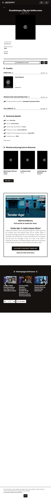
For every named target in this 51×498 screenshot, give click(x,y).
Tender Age (15, 228)
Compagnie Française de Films (31, 101)
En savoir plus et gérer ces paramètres (13, 492)
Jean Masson (7, 43)
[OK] (25, 495)
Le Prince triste (25, 171)
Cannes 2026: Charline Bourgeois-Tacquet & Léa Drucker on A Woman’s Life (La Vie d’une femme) (9, 291)
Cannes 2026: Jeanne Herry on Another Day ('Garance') (24, 288)
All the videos (21, 301)
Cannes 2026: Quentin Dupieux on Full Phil (40, 287)
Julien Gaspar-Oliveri (32, 228)
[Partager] (42, 62)
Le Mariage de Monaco (42, 172)
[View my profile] (46, 2)
